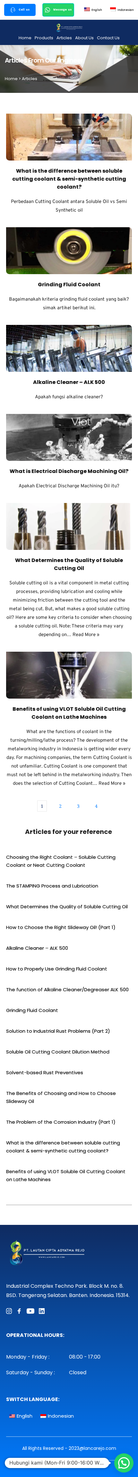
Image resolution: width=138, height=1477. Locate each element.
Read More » (86, 635)
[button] (124, 1463)
